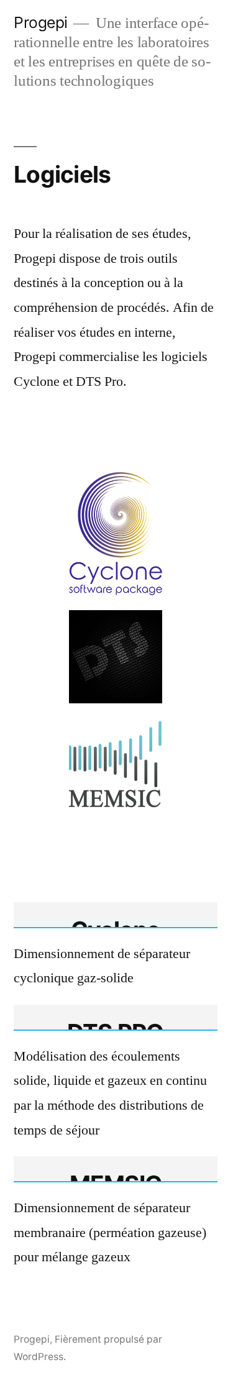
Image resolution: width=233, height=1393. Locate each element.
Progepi (41, 22)
